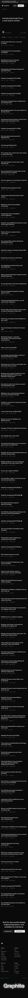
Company (16, 37)
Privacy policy (17, 954)
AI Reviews (3, 956)
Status (2, 968)
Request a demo (8, 931)
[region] (14, 1)
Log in (15, 5)
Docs (2, 964)
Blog (15, 949)
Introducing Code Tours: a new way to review (12, 19)
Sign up (20, 5)
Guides (2, 969)
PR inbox (2, 954)
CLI (1, 949)
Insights (2, 953)
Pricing (2, 966)
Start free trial (19, 931)
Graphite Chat (4, 959)
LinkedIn (17, 971)
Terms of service (17, 956)
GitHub (17, 968)
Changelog (9, 37)
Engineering (23, 37)
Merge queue (3, 951)
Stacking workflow (4, 971)
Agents (3, 958)
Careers (16, 953)
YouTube (17, 973)
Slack (17, 966)
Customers (16, 951)
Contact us (18, 964)
